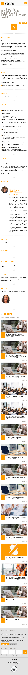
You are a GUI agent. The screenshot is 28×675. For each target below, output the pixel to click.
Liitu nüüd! (25, 652)
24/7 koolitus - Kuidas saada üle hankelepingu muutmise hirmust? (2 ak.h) (15, 458)
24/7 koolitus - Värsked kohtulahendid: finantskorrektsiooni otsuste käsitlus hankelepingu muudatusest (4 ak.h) (16, 621)
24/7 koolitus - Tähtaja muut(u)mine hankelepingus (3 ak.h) (16, 478)
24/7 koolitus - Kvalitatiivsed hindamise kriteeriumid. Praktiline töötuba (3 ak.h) (14, 438)
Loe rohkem (5, 644)
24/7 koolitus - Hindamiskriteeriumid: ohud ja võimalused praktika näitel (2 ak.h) (15, 498)
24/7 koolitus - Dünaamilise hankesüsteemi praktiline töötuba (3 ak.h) (14, 538)
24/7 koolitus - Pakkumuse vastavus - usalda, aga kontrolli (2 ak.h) (16, 397)
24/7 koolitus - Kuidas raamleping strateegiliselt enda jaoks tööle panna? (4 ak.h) (15, 377)
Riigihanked (14, 19)
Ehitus (25, 583)
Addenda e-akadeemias (6, 162)
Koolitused (8, 19)
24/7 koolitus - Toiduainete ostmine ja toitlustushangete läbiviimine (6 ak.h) (13, 600)
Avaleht (2, 19)
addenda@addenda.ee (5, 306)
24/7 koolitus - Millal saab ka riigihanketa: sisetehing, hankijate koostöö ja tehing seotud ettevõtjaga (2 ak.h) (15, 335)
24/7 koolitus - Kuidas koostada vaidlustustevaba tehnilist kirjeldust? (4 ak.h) (16, 518)
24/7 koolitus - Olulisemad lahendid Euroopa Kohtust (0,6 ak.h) (15, 558)
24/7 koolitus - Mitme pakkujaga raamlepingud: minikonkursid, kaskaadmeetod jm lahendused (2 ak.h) (16, 417)
